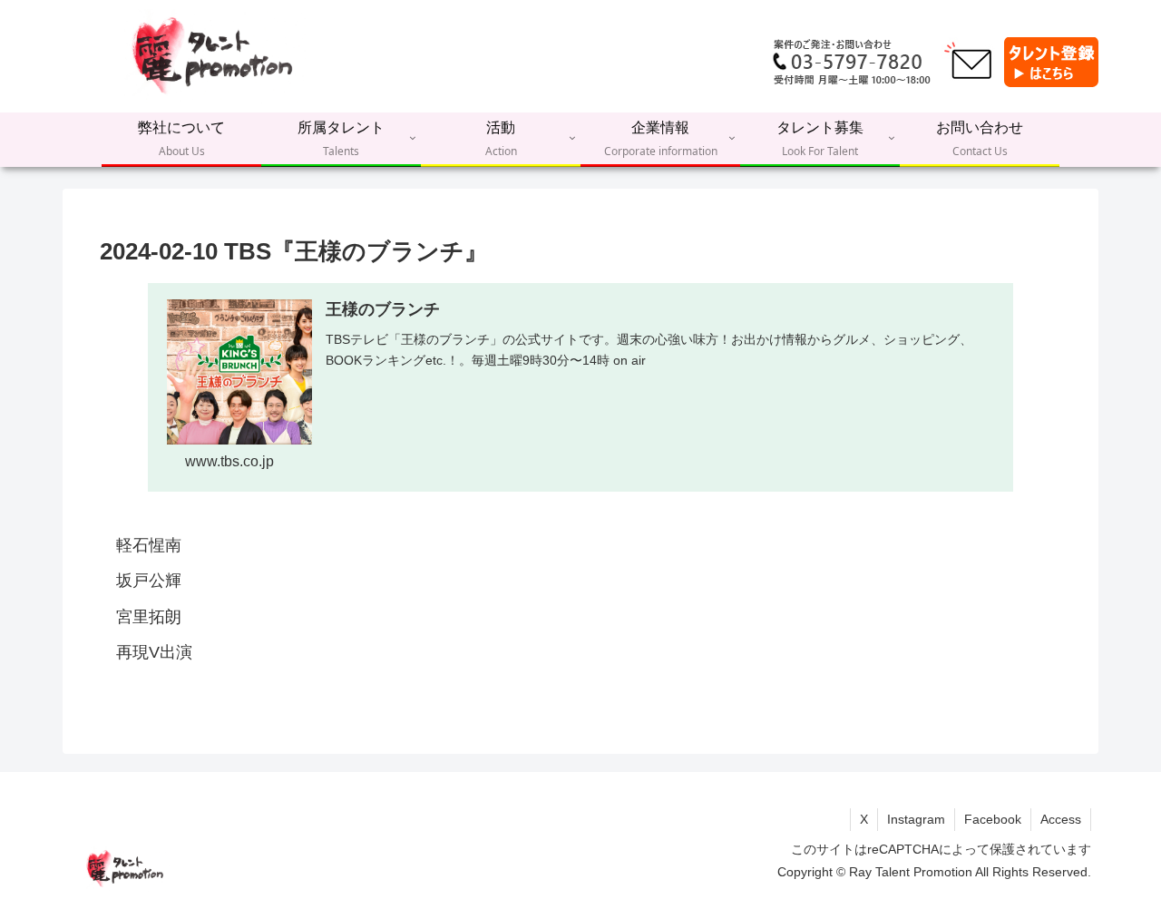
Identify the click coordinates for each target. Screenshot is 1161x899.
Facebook (992, 819)
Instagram (916, 819)
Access (1060, 819)
